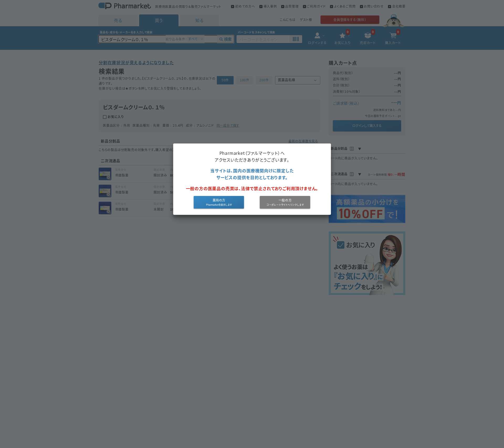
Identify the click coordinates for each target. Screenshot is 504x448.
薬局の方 (219, 200)
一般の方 (285, 200)
